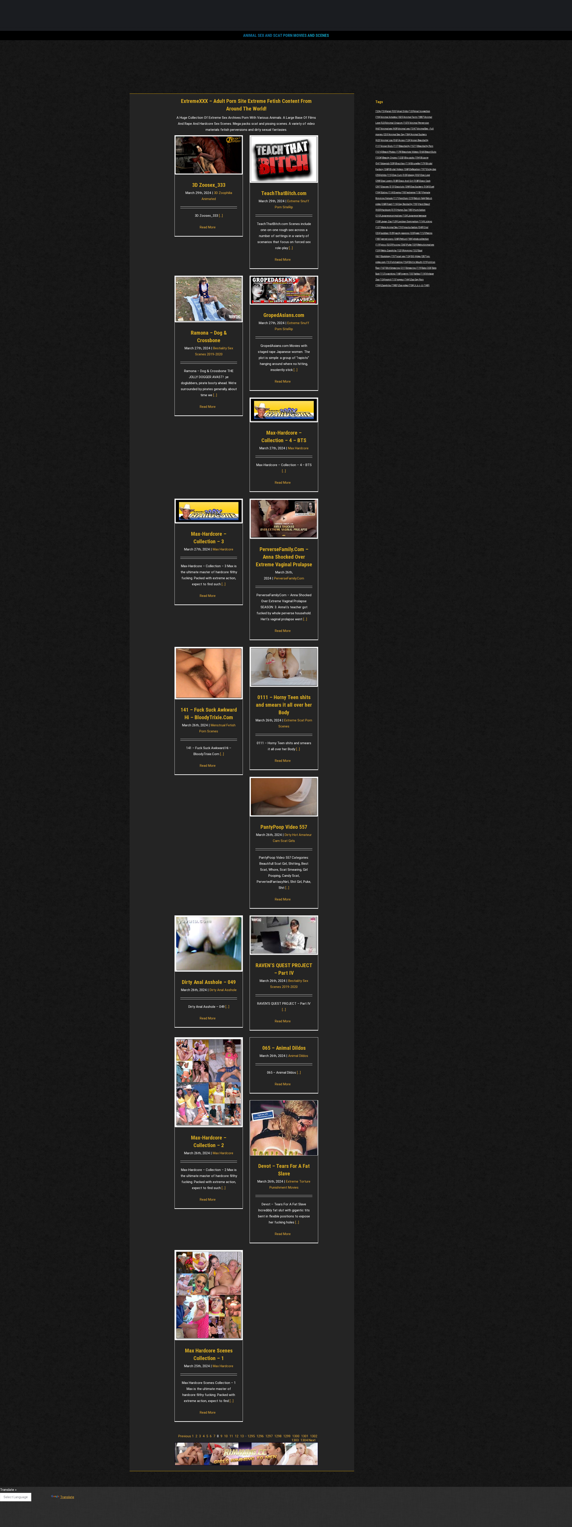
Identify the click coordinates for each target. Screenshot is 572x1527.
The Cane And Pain (251, 1492)
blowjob (388, 163)
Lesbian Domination (411, 221)
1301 (304, 1436)
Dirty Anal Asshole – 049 (209, 982)
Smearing (414, 268)
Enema (400, 192)
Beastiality (408, 146)
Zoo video (406, 285)
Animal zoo (390, 140)
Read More (208, 227)
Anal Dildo (405, 111)
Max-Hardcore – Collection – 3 (208, 538)
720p (381, 111)
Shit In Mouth (418, 262)
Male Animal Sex (392, 227)
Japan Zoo (389, 221)
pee (420, 233)
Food (392, 204)
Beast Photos (392, 152)
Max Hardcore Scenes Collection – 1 (209, 1354)
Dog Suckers (420, 186)
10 (226, 1436)
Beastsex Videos (413, 152)
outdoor (388, 233)
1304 (304, 1440)
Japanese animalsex (394, 216)
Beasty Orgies (394, 157)
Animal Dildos (298, 1056)
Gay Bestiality (408, 204)
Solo (427, 268)
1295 (251, 1436)
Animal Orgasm (398, 123)
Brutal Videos (400, 169)
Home (286, 72)
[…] (221, 216)
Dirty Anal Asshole (223, 990)
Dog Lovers (390, 181)
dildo (387, 175)
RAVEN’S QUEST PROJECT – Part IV (284, 969)
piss (386, 245)
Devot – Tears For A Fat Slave (284, 1170)
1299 (286, 1436)
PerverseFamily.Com (289, 578)
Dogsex (388, 186)
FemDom (406, 198)
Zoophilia (389, 285)
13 (242, 1436)
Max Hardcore (298, 448)
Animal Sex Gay (400, 134)
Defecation (418, 169)
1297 (269, 1436)
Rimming (410, 250)
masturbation (414, 227)
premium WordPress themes (265, 1520)
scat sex (404, 256)
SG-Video (419, 256)
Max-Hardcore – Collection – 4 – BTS (283, 437)
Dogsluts (403, 186)
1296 (260, 1436)
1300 (295, 1436)
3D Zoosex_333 (208, 185)
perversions (390, 239)
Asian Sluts (390, 146)
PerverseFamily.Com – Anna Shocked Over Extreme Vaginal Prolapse (284, 557)
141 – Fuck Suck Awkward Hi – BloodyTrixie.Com (209, 714)
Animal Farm (414, 117)
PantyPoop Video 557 (284, 827)
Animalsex (389, 128)
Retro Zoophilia (392, 250)
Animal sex (407, 128)
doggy (414, 175)
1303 (295, 1440)
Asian (405, 140)
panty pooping (405, 233)
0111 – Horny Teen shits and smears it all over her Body (284, 705)
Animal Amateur (392, 117)
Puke (412, 245)
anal (392, 111)
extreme (415, 192)
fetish (420, 198)
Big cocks (413, 157)
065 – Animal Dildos (284, 1048)
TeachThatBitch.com (284, 193)
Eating (387, 192)
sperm (408, 274)
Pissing (399, 245)
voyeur (403, 279)
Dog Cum (400, 175)
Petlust (406, 239)
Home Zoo (405, 210)
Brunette (418, 163)
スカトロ (421, 285)
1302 (313, 1436)
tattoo (420, 274)
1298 (278, 1436)
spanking (394, 274)
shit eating (400, 262)
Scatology (389, 256)
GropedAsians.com (283, 315)
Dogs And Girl (409, 181)
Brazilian (403, 163)
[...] (291, 248)
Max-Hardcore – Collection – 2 (208, 1141)
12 (236, 1436)
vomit (391, 279)
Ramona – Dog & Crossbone (209, 337)
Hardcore (389, 210)
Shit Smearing (396, 268)
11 (231, 1436)
